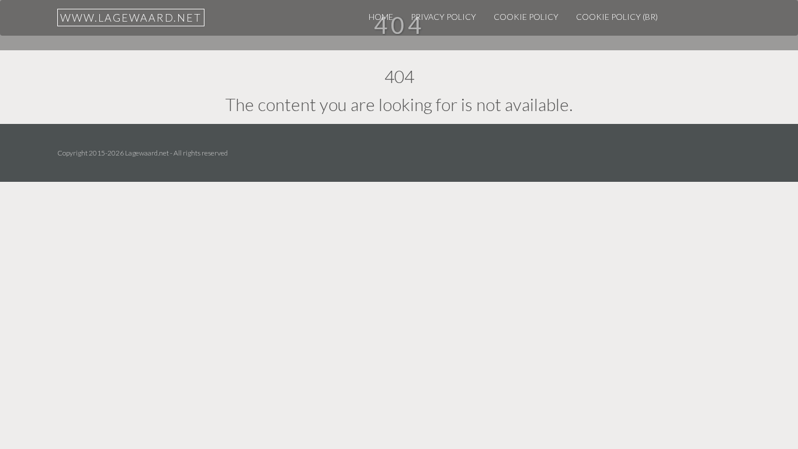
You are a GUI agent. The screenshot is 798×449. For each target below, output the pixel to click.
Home (381, 17)
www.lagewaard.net (131, 17)
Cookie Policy (526, 17)
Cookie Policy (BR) (617, 17)
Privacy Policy (443, 17)
